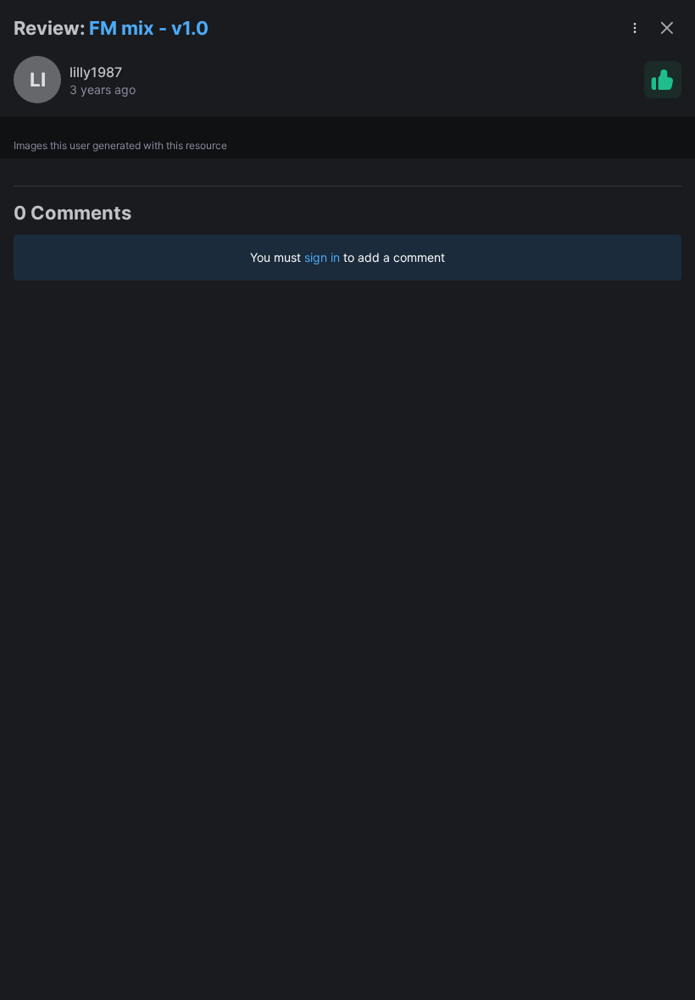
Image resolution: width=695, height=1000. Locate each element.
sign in (322, 257)
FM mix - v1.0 (148, 28)
